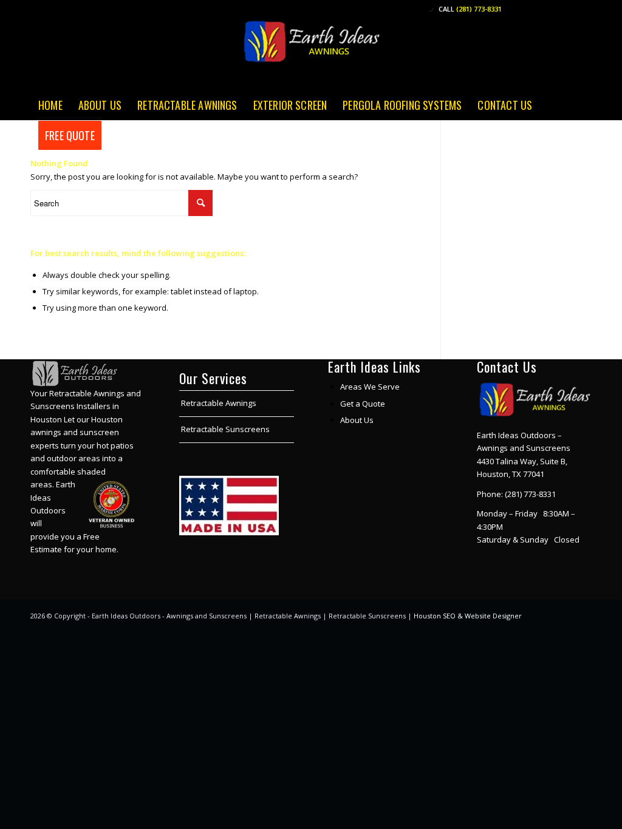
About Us (357, 419)
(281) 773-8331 (479, 8)
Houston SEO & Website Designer (468, 615)
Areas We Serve (370, 386)
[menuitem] (50, 105)
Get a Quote (362, 403)
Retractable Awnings (218, 403)
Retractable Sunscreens (225, 429)
